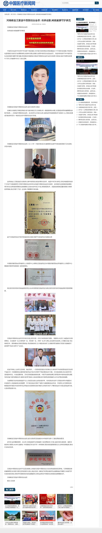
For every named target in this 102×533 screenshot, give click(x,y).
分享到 (71, 487)
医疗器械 (96, 10)
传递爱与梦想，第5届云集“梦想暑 (86, 44)
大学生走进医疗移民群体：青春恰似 (87, 41)
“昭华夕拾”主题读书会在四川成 (86, 34)
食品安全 (65, 10)
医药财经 (86, 10)
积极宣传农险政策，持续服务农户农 (87, 51)
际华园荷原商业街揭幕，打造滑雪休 (87, 46)
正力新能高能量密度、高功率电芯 (88, 102)
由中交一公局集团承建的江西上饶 (86, 39)
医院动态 (24, 10)
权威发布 (44, 10)
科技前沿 (34, 10)
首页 (4, 10)
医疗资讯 (13, 10)
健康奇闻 (75, 10)
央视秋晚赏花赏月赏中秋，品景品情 (87, 36)
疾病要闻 (55, 10)
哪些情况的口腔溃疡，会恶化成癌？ (87, 48)
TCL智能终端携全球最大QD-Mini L (87, 53)
